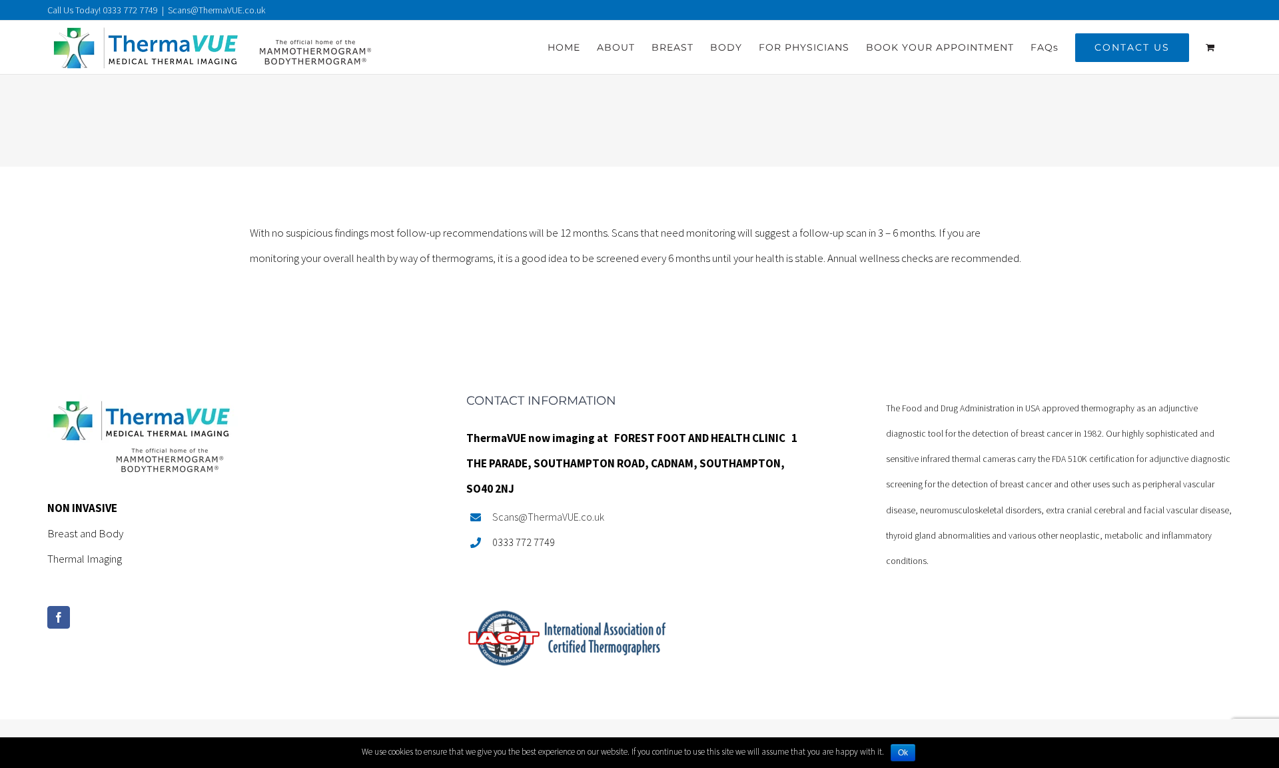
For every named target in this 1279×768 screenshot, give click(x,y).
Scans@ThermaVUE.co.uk (216, 10)
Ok (903, 752)
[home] (142, 407)
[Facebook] (58, 617)
